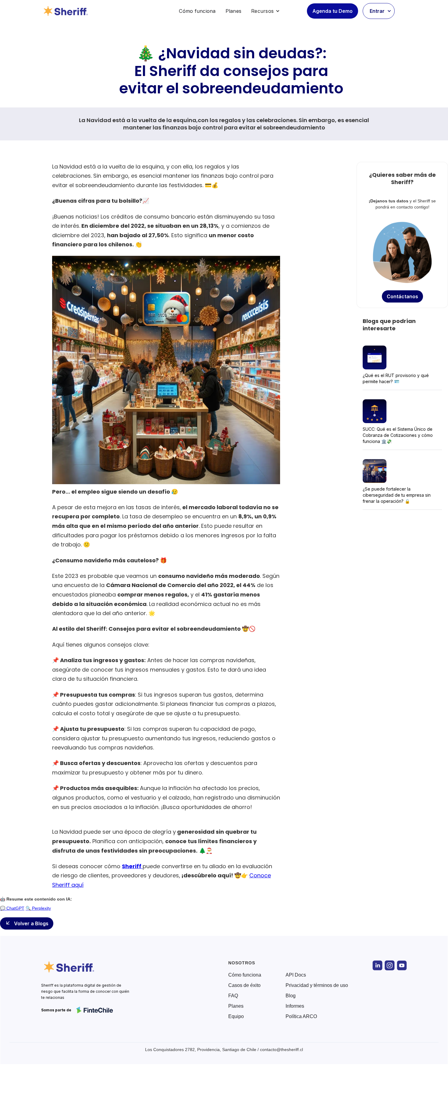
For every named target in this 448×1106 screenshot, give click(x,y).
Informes (295, 1006)
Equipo (236, 1016)
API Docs (296, 975)
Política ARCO (301, 1016)
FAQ (233, 995)
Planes (234, 11)
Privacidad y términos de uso (317, 985)
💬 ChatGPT (12, 908)
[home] (66, 11)
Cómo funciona (197, 11)
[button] (265, 11)
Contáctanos (402, 296)
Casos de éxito (244, 985)
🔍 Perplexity (38, 908)
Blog (291, 995)
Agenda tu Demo (332, 11)
